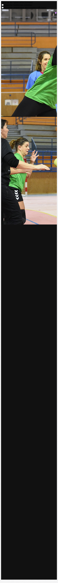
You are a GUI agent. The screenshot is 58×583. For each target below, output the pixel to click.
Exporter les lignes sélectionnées (17, 2)
